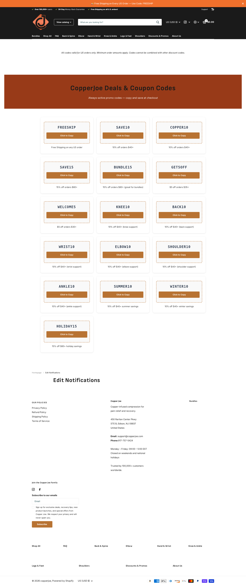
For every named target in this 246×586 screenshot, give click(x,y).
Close (243, 3)
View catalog (63, 22)
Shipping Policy (40, 416)
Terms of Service (41, 421)
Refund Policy (39, 412)
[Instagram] (33, 489)
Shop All (47, 36)
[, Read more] (187, 22)
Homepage (37, 372)
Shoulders (140, 36)
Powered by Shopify (63, 580)
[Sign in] (196, 22)
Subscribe (42, 524)
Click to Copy (66, 135)
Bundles (36, 36)
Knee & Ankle (110, 36)
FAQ (57, 36)
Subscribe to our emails (44, 495)
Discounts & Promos (158, 36)
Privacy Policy (39, 408)
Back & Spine (68, 36)
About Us (176, 36)
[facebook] (40, 489)
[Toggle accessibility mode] (212, 9)
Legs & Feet (126, 36)
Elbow (81, 36)
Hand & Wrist (94, 36)
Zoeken (158, 22)
